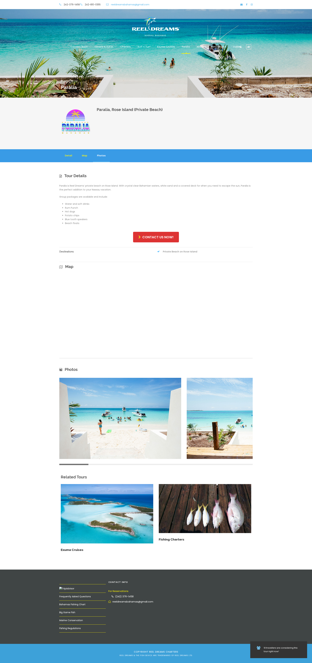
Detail (68, 155)
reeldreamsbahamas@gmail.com (130, 4)
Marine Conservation (71, 620)
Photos (101, 155)
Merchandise (218, 46)
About (200, 46)
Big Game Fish (67, 612)
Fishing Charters (171, 539)
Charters (125, 46)
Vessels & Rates (103, 46)
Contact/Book (79, 46)
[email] (241, 4)
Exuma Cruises (166, 46)
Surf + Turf (144, 46)
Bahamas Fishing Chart (72, 604)
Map (84, 155)
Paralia (186, 46)
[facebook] (246, 4)
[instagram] (252, 4)
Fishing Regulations (70, 628)
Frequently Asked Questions (75, 596)
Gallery (237, 46)
